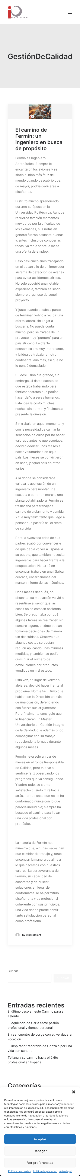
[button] (73, 1092)
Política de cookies (19, 1171)
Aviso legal (65, 1171)
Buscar (13, 971)
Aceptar (40, 1139)
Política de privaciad (45, 1171)
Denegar (40, 1151)
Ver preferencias (40, 1163)
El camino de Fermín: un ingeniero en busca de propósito (39, 139)
